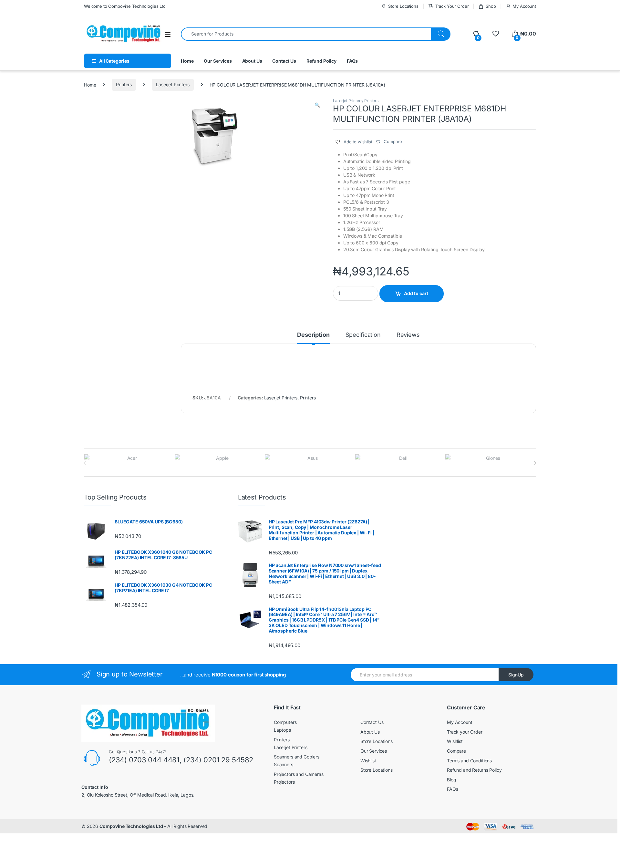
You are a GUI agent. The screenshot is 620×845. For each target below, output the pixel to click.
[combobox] (306, 34)
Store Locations (403, 6)
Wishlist (368, 760)
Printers (124, 84)
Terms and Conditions (469, 760)
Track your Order (464, 732)
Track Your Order (452, 6)
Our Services (218, 61)
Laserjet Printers (173, 84)
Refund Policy (321, 61)
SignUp (516, 674)
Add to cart (416, 293)
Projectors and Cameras (299, 774)
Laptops (282, 730)
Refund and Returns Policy (474, 770)
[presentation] (534, 463)
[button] (317, 105)
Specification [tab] (363, 335)
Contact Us (284, 61)
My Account (524, 6)
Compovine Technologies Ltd (131, 826)
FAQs (352, 61)
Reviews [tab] (408, 335)
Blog (451, 779)
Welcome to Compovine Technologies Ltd (125, 6)
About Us (252, 61)
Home (187, 61)
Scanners (283, 764)
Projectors (284, 782)
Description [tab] (313, 335)
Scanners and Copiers (296, 756)
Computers (285, 722)
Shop (491, 6)
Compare (456, 751)
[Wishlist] (495, 34)
